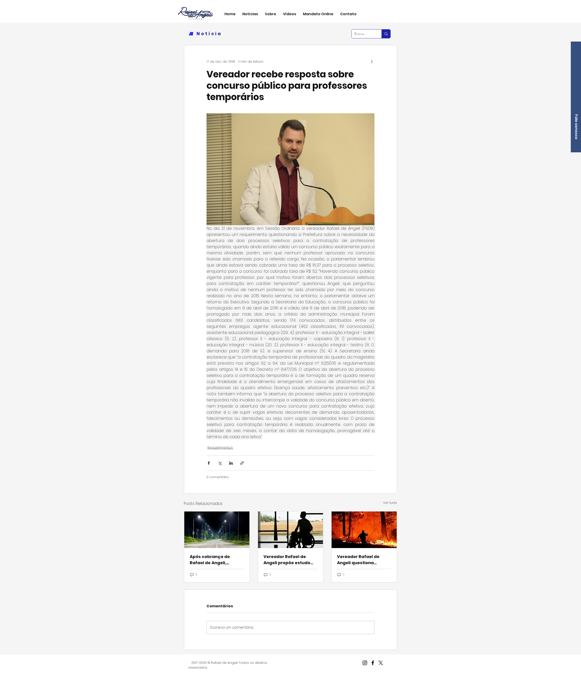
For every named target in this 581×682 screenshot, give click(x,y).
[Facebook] (373, 663)
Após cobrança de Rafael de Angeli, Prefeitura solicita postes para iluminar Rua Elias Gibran (212, 560)
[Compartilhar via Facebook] (209, 463)
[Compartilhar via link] (242, 463)
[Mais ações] (371, 61)
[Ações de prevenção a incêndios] (364, 530)
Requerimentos (220, 447)
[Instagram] (365, 663)
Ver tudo (390, 502)
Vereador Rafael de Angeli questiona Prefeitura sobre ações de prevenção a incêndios (362, 560)
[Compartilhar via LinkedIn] (231, 463)
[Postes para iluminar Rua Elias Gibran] (216, 530)
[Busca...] (386, 34)
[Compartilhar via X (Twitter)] (220, 463)
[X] (381, 663)
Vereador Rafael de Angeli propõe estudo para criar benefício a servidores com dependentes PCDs (287, 560)
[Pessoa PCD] (290, 530)
